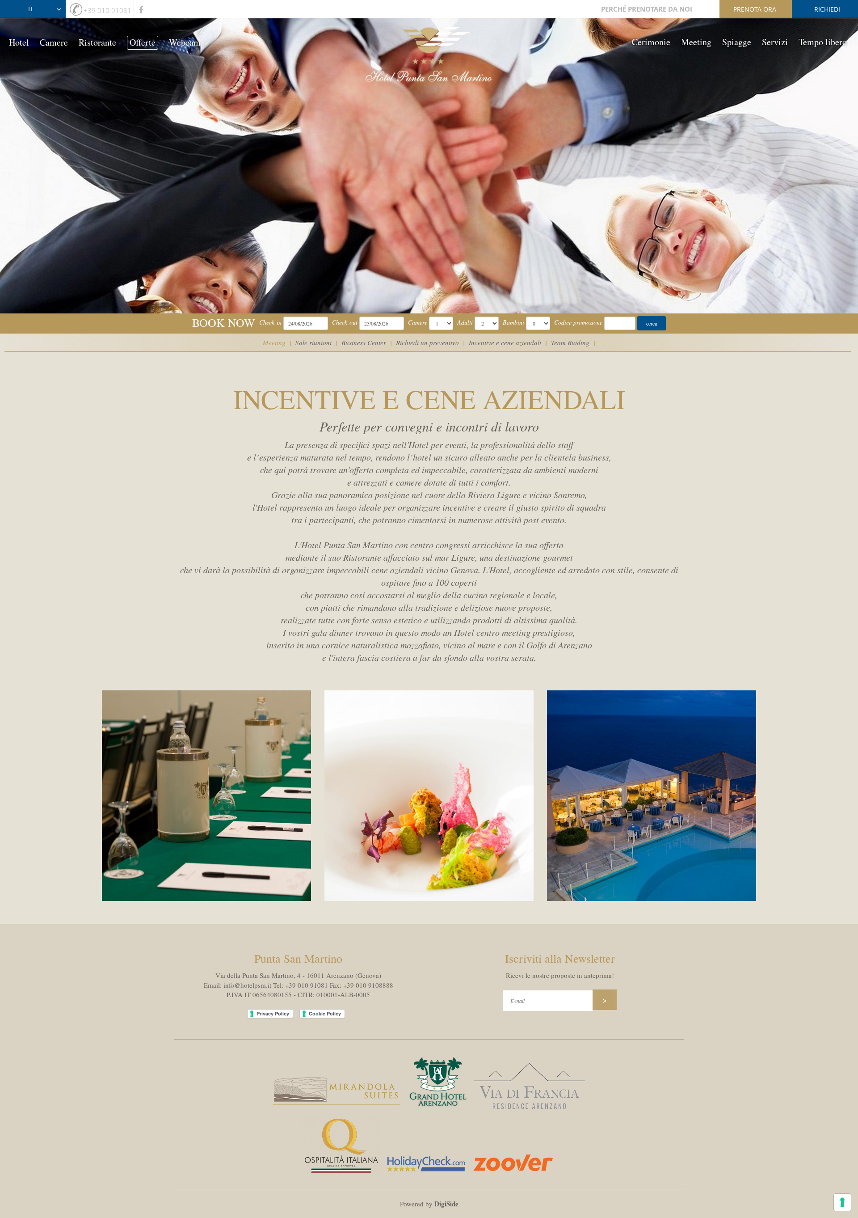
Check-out (345, 322)
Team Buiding (570, 342)
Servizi (775, 42)
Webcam (185, 42)
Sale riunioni (313, 342)
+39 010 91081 (107, 10)
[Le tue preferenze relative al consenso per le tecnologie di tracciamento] (842, 1202)
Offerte (143, 42)
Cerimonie (651, 42)
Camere (54, 42)
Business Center (363, 342)
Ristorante (97, 42)
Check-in (270, 322)
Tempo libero (823, 42)
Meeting (696, 42)
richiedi (827, 9)
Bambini (513, 322)
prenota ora (754, 9)
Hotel (19, 42)
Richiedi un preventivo (427, 342)
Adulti (465, 322)
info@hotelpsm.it (247, 985)
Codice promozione (578, 322)
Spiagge (736, 42)
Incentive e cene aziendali (505, 342)
